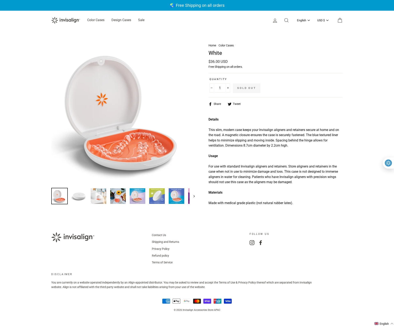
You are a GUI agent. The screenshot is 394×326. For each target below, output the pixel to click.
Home (212, 45)
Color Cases (95, 20)
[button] (384, 323)
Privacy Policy (161, 248)
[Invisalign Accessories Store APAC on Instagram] (252, 242)
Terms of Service (162, 262)
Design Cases (121, 20)
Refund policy (160, 255)
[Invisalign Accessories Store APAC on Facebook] (260, 242)
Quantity (218, 79)
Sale (141, 20)
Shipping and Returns (165, 241)
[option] (197, 5)
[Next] (192, 196)
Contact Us (159, 235)
